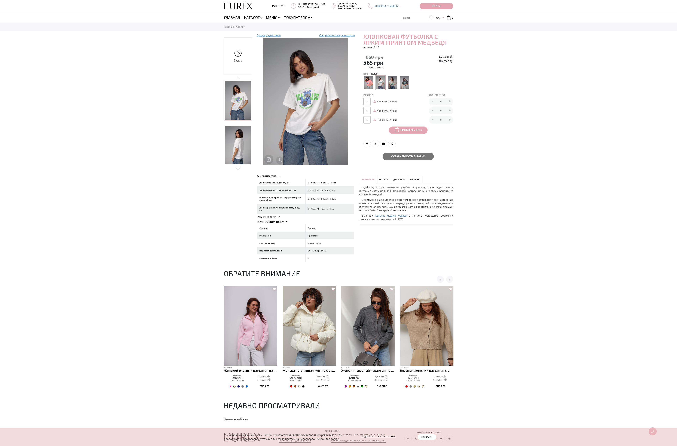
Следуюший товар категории (337, 35)
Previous (238, 78)
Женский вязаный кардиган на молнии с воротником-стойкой (309, 370)
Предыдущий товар (269, 35)
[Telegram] (383, 143)
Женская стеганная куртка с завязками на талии (250, 370)
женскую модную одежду (391, 215)
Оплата (383, 179)
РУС (274, 6)
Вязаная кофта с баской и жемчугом (426, 370)
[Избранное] (431, 17)
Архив (239, 26)
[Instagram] (375, 143)
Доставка (399, 179)
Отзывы (415, 179)
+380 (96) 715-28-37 (386, 6)
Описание (368, 179)
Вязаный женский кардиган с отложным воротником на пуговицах (368, 370)
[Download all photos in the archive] (268, 159)
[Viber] (392, 143)
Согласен (426, 437)
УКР (283, 6)
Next (238, 168)
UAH (438, 17)
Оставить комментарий (408, 156)
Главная (229, 26)
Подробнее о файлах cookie (378, 436)
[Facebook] (367, 143)
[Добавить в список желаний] (274, 289)
